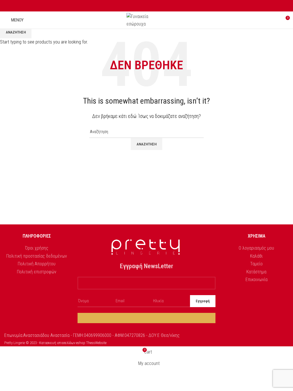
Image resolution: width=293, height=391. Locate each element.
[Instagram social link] (146, 6)
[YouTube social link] (153, 6)
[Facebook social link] (140, 6)
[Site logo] (146, 19)
